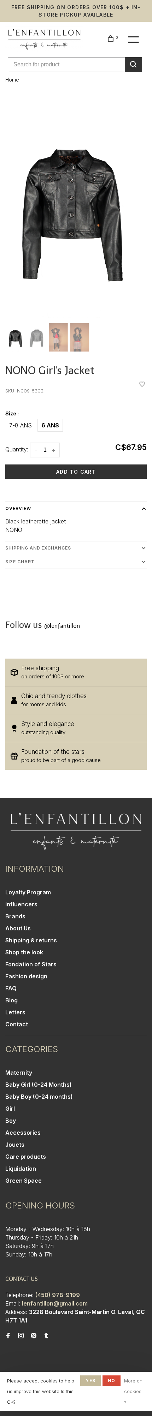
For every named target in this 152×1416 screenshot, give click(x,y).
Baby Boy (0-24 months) (39, 1096)
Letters (15, 1012)
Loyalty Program (28, 892)
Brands (15, 916)
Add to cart (76, 472)
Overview (18, 508)
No (111, 1380)
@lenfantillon (62, 626)
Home (12, 80)
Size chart (20, 561)
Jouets (14, 1144)
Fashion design (26, 976)
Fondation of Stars (31, 964)
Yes (90, 1380)
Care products (25, 1156)
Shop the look (24, 952)
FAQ (11, 988)
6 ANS (50, 425)
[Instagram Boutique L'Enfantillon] (21, 1335)
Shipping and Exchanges (38, 548)
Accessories (23, 1132)
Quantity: (16, 449)
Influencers (21, 904)
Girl (10, 1108)
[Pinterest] (33, 1335)
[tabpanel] (76, 207)
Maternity (18, 1072)
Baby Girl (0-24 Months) (38, 1084)
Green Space (23, 1180)
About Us (18, 928)
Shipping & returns (31, 940)
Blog (11, 1000)
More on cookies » (133, 1391)
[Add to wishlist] (142, 384)
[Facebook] (8, 1335)
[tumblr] (46, 1335)
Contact (16, 1024)
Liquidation (20, 1168)
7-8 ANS (20, 425)
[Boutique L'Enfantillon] (76, 831)
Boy (10, 1120)
